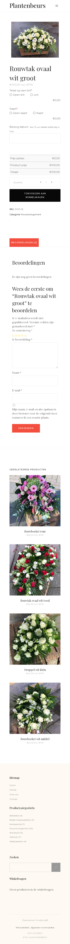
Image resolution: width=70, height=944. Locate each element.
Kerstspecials (16, 824)
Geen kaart (20, 113)
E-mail (17, 390)
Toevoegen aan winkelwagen (35, 195)
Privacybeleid (22, 927)
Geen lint (18, 94)
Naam (16, 372)
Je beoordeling (22, 339)
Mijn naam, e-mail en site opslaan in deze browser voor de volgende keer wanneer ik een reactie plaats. (34, 413)
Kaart (14, 108)
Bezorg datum (19, 126)
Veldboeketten (16, 841)
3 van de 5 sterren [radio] (19, 335)
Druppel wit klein (35, 670)
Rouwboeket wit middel (35, 739)
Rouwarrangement (31, 214)
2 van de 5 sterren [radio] (16, 335)
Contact (14, 799)
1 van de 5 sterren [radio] (13, 335)
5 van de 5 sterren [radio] (25, 335)
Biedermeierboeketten (20, 820)
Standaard (15, 832)
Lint (36, 94)
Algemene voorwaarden (42, 927)
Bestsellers (14, 815)
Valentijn (14, 837)
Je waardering (22, 330)
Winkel (13, 790)
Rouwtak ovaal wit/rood (35, 600)
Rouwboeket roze (35, 531)
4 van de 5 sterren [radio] (22, 335)
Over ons (14, 794)
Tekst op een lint (21, 90)
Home (12, 785)
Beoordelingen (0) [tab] (24, 242)
